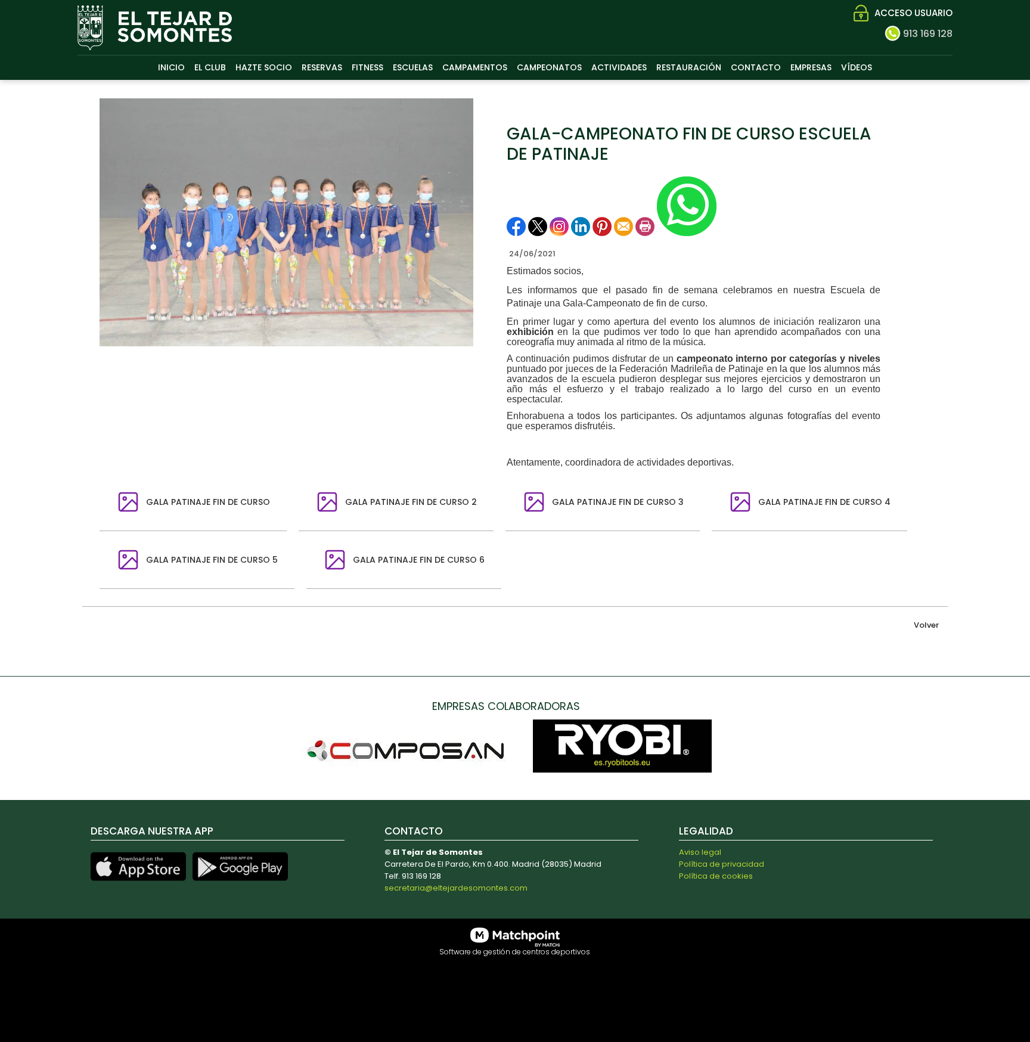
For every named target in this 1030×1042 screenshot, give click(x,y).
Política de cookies (716, 876)
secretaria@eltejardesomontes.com (456, 888)
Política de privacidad (721, 864)
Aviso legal (700, 852)
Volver (926, 625)
